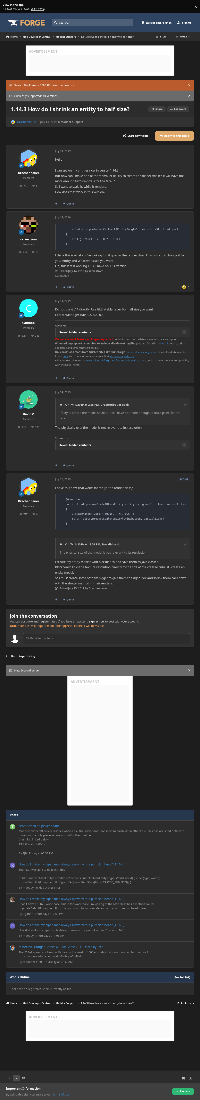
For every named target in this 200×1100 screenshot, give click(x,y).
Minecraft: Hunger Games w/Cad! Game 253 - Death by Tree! (61, 947)
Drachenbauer (26, 122)
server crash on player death (39, 826)
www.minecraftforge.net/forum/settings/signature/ (116, 360)
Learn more (7, 7)
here (65, 356)
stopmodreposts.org (122, 356)
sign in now (96, 621)
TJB (25, 853)
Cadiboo (28, 323)
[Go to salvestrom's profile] (28, 224)
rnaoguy (28, 887)
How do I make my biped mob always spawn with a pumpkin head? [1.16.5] (71, 864)
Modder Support (72, 122)
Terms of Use (61, 1094)
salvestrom (28, 239)
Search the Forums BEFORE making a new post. (45, 85)
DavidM (28, 414)
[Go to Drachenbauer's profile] (13, 122)
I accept (185, 1091)
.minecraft (163, 343)
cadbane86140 (32, 962)
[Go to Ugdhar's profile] (12, 900)
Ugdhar (28, 914)
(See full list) (182, 977)
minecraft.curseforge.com (141, 352)
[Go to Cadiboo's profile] (28, 308)
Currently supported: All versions (36, 96)
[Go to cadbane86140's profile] (12, 948)
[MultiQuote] (56, 204)
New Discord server (27, 670)
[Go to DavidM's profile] (28, 399)
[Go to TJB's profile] (12, 827)
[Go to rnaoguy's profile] (12, 865)
